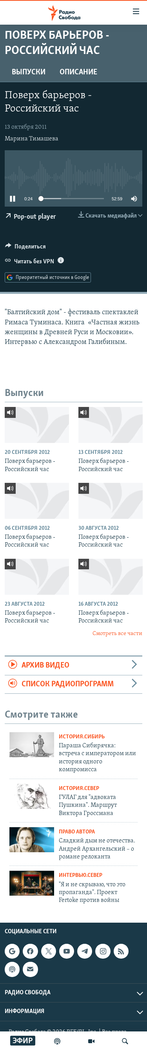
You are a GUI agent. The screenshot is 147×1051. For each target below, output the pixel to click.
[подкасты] (57, 1041)
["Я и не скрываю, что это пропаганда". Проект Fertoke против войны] (31, 883)
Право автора (77, 832)
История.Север (79, 789)
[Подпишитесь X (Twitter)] (48, 951)
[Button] (25, 248)
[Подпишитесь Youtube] (66, 951)
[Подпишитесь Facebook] (30, 951)
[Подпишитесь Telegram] (84, 951)
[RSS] (121, 951)
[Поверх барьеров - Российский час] (37, 425)
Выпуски (28, 72)
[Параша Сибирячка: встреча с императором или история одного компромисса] (31, 744)
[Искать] (125, 1041)
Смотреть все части (117, 634)
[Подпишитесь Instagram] (102, 951)
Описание (78, 72)
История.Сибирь (82, 737)
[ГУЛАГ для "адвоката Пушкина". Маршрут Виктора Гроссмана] (31, 796)
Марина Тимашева (31, 139)
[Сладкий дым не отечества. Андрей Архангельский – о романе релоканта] (31, 839)
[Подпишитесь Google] (12, 951)
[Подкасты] (12, 969)
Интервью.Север (80, 875)
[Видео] (91, 1041)
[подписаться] (30, 969)
